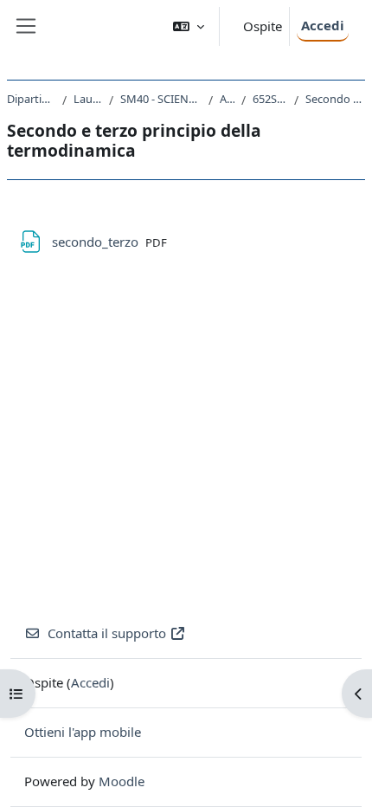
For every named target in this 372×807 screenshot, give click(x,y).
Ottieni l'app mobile (82, 731)
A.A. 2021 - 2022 (227, 99)
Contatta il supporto (107, 633)
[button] (188, 26)
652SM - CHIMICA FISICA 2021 (270, 99)
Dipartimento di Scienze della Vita (31, 99)
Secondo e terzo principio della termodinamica (335, 99)
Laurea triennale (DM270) (88, 99)
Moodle (121, 781)
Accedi (322, 25)
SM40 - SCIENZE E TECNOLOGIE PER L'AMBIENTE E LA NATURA (161, 99)
